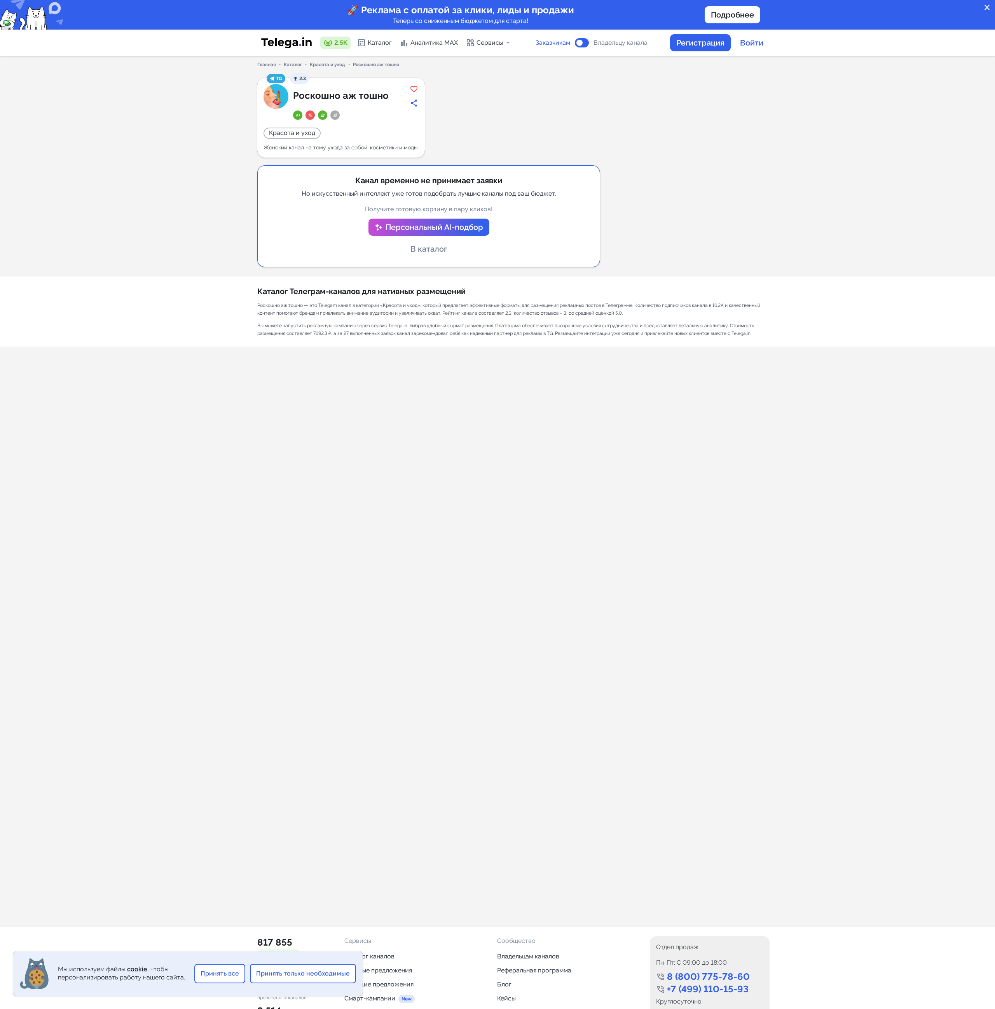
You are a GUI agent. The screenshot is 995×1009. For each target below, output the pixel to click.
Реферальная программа (534, 970)
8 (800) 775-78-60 (708, 976)
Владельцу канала (621, 43)
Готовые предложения (378, 970)
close (987, 7)
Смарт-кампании (369, 998)
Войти (751, 42)
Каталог (380, 42)
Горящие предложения (379, 984)
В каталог (428, 249)
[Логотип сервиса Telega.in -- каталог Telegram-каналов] (286, 42)
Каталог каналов (369, 956)
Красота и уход (327, 64)
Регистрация (700, 42)
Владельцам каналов (528, 956)
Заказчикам (553, 43)
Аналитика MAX (434, 42)
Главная (266, 64)
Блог (504, 984)
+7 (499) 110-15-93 (708, 989)
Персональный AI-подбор (434, 227)
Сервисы (490, 42)
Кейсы (506, 998)
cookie (137, 969)
